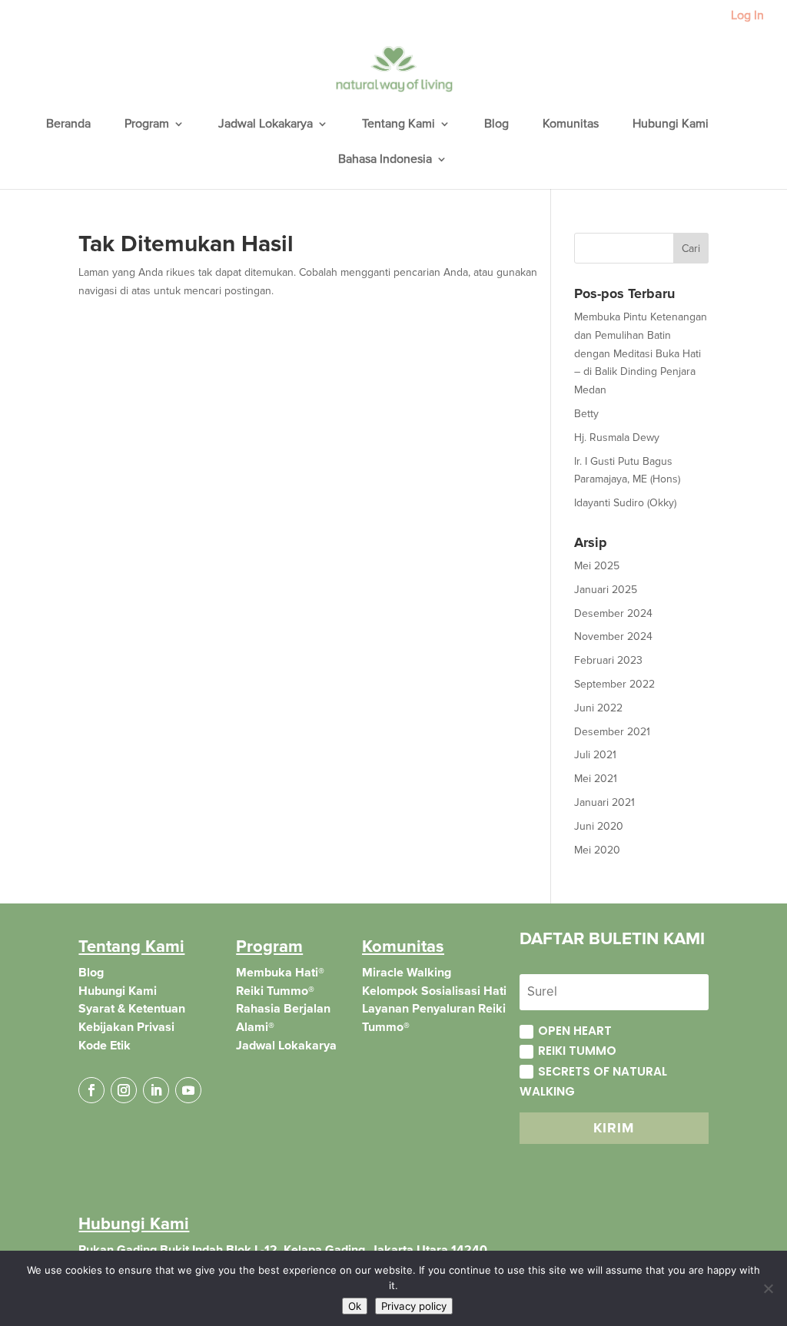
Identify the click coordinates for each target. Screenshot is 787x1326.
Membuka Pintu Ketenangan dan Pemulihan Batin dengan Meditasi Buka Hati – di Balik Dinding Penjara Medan (640, 353)
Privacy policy (414, 1306)
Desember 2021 (612, 731)
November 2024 (613, 636)
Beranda (68, 124)
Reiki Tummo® (275, 991)
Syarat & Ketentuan (131, 1008)
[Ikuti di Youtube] (188, 1090)
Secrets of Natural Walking (593, 1081)
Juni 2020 (598, 826)
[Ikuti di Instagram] (124, 1090)
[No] (767, 1288)
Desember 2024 (613, 613)
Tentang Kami (398, 124)
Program (147, 124)
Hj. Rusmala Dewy (616, 437)
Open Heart (575, 1031)
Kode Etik (104, 1045)
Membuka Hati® (280, 972)
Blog (496, 124)
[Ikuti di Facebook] (91, 1090)
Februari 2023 (608, 660)
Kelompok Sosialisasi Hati (434, 991)
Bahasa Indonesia (385, 160)
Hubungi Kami (671, 124)
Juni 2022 (598, 707)
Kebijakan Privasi (126, 1027)
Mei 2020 (597, 850)
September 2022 (614, 684)
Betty (586, 413)
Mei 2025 (596, 565)
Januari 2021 (604, 802)
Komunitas (571, 124)
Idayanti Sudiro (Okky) (625, 502)
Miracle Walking (406, 972)
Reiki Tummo (577, 1051)
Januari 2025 (605, 589)
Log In (747, 16)
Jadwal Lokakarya (265, 124)
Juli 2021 (595, 754)
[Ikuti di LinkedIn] (156, 1090)
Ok (354, 1306)
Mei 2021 (595, 778)
